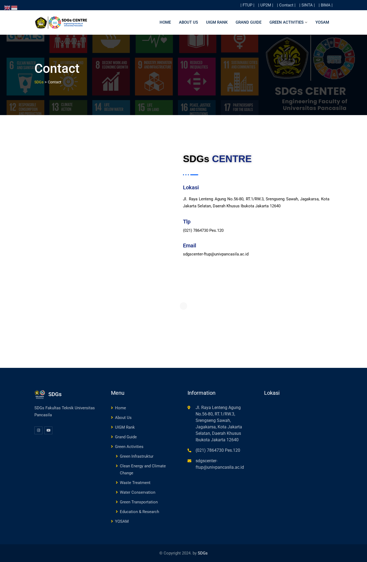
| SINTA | (307, 5)
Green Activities (286, 22)
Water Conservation (137, 492)
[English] (7, 7)
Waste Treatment (135, 482)
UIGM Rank (217, 22)
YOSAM (322, 22)
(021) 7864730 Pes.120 (218, 450)
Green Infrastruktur (136, 456)
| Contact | (286, 5)
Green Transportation (139, 502)
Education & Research (139, 511)
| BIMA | (326, 5)
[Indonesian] (14, 7)
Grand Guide (248, 22)
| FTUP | (247, 5)
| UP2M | (265, 5)
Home (165, 22)
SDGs (203, 553)
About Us (188, 22)
